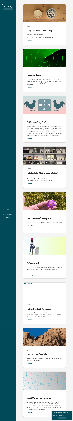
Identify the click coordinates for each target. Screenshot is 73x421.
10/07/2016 (29, 350)
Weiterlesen (30, 40)
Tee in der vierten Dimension (7, 214)
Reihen (8, 212)
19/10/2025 (29, 26)
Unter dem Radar (34, 75)
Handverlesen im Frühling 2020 (39, 218)
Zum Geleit (8, 209)
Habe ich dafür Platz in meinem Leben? (42, 173)
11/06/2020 (29, 213)
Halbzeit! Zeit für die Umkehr (39, 308)
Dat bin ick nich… (34, 263)
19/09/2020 (29, 168)
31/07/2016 (29, 304)
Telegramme (8, 217)
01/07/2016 (29, 393)
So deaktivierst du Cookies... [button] (58, 415)
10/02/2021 (29, 118)
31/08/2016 (29, 259)
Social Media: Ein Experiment (39, 398)
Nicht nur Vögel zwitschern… (38, 354)
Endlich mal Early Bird (36, 122)
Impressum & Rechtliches (8, 321)
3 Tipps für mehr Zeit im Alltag (39, 30)
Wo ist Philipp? (8, 6)
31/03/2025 (29, 71)
